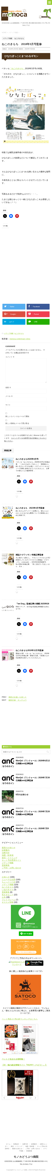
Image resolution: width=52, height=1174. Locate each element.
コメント (9, 357)
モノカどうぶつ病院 (26, 1156)
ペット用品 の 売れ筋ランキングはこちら (20, 1019)
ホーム (8, 1144)
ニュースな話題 (8, 880)
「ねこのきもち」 (17, 68)
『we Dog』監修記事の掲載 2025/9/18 (32, 604)
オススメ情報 (7, 902)
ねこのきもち (19, 333)
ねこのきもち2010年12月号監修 (30, 650)
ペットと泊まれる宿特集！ (13, 1059)
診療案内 (6, 850)
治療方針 (6, 853)
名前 (8, 387)
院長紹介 (16, 1144)
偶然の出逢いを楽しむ (17, 697)
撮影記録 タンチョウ (17, 700)
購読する (8, 747)
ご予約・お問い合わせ (11, 868)
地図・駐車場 (7, 855)
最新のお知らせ (8, 848)
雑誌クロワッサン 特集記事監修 (29, 555)
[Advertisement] (19, 253)
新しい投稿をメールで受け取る (17, 423)
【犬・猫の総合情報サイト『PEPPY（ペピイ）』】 (24, 1065)
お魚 (4, 897)
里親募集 (6, 865)
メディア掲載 (8, 333)
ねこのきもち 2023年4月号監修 (30, 508)
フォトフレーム (8, 900)
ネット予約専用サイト (11, 860)
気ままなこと (7, 895)
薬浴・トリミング (9, 858)
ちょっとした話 (8, 882)
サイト (8, 405)
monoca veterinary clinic (20, 339)
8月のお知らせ (22, 794)
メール (9, 396)
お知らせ (6, 877)
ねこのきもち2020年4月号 (27, 459)
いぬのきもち (7, 890)
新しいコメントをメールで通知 (17, 416)
